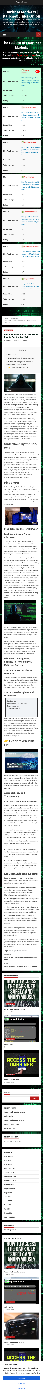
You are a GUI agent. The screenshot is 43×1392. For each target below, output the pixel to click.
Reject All (21, 1388)
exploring (18, 951)
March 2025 (8, 1164)
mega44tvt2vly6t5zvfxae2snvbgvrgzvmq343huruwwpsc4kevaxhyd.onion (31, 286)
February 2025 (9, 1168)
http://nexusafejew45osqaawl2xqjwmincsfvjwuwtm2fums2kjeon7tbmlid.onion (30, 81)
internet (24, 951)
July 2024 (7, 1197)
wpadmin (8, 340)
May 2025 (7, 1160)
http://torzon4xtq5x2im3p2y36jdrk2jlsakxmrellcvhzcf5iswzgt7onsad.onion (31, 151)
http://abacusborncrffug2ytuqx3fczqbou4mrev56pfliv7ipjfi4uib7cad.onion (31, 116)
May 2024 (7, 1205)
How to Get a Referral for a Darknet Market (20, 965)
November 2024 (10, 1181)
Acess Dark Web (10, 1128)
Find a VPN (12, 354)
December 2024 (10, 1176)
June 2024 (8, 1201)
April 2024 (7, 1209)
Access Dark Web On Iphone (21, 993)
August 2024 (8, 1193)
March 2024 (8, 1213)
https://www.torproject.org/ (24, 55)
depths (11, 951)
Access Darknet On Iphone (14, 1120)
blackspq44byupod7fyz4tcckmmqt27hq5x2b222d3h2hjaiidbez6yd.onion (31, 253)
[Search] (31, 35)
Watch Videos (38, 34)
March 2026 (8, 1156)
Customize (21, 1383)
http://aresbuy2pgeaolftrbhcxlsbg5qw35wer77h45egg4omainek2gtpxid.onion (31, 185)
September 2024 (10, 1189)
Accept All (21, 1378)
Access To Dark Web (21, 1063)
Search (7, 1093)
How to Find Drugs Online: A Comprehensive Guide (20, 957)
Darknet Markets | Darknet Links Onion (21, 14)
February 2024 (9, 1217)
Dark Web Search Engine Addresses (21, 358)
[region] (21, 1376)
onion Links (21, 1028)
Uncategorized (9, 330)
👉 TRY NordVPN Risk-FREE (19, 368)
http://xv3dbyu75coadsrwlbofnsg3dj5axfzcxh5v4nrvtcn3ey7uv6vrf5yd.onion (30, 220)
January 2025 (9, 1172)
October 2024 (9, 1185)
